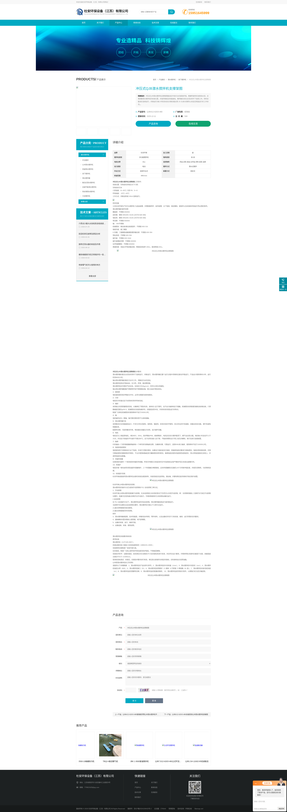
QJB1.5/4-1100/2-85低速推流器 (170, 761)
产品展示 (162, 79)
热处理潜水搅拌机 (88, 191)
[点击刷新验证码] (144, 690)
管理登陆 (172, 809)
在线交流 (193, 124)
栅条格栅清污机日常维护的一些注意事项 (92, 255)
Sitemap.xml (198, 809)
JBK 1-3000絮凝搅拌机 (112, 761)
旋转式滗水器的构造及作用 (89, 244)
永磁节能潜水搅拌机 (89, 187)
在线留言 (199, 2)
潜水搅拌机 (172, 79)
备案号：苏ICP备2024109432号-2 (140, 809)
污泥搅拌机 (86, 196)
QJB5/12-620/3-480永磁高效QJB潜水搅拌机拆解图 (190, 714)
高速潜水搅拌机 (87, 169)
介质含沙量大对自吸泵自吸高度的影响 (92, 223)
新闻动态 (137, 23)
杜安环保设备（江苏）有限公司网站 (95, 2)
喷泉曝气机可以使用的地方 (89, 265)
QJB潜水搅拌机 (87, 165)
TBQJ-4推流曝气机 (83, 761)
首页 (83, 23)
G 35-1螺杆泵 (200, 761)
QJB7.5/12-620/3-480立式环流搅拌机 (141, 761)
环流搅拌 (85, 160)
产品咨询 (153, 124)
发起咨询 (281, 809)
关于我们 (100, 23)
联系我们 (207, 2)
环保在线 (188, 809)
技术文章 (155, 23)
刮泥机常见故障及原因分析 (89, 234)
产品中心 (118, 23)
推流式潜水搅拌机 (88, 182)
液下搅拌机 (182, 79)
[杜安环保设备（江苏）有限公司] (103, 6)
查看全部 (84, 202)
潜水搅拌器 (86, 178)
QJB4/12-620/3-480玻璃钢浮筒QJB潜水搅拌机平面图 (141, 714)
